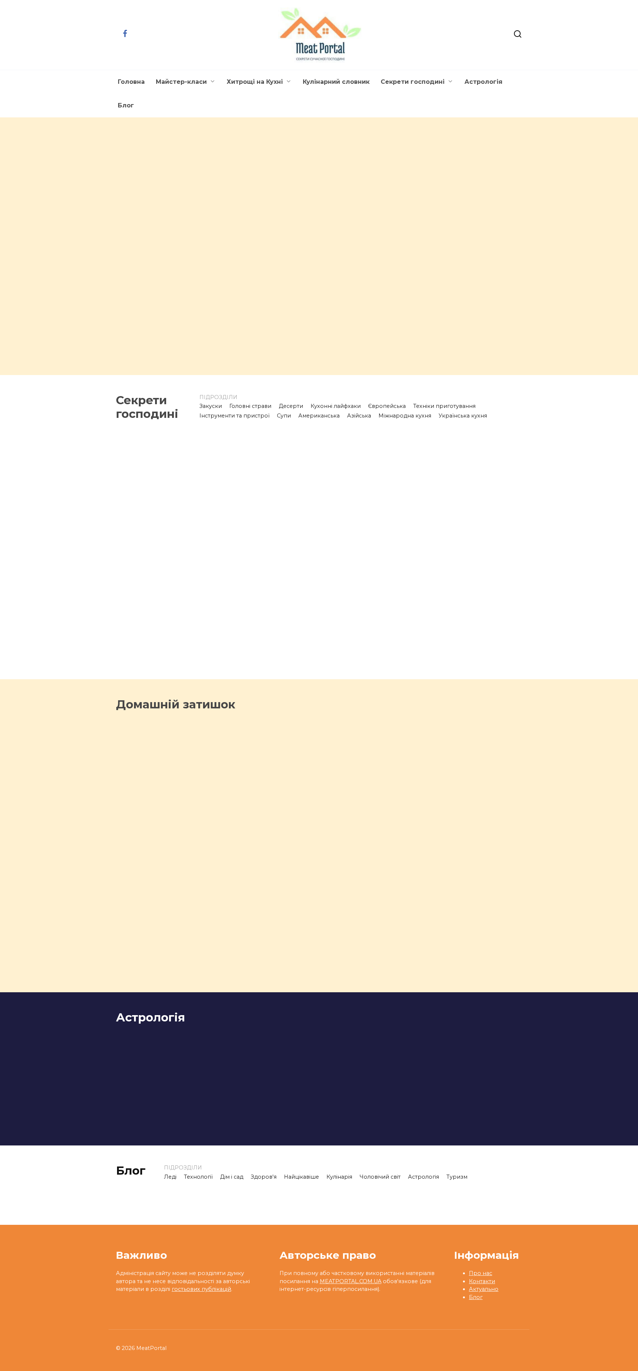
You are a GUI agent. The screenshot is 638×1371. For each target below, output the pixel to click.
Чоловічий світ (380, 1177)
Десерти (291, 406)
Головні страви (250, 406)
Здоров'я (264, 1177)
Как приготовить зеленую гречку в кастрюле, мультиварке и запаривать (369, 676)
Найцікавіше (301, 1177)
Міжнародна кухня (404, 415)
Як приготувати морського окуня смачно (416, 351)
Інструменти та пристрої (234, 415)
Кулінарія (339, 1177)
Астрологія (483, 81)
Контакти (482, 1281)
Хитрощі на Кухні (255, 81)
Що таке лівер (142, 544)
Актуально (483, 1289)
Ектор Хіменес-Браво (154, 356)
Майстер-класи (181, 81)
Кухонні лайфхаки (336, 406)
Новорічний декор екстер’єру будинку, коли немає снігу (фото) (205, 846)
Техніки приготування (444, 406)
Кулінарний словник (336, 81)
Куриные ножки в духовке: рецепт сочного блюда (371, 553)
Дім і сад (231, 1177)
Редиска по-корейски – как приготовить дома (473, 246)
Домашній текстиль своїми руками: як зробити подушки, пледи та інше (424, 968)
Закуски (210, 406)
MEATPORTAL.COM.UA (350, 1281)
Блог (126, 105)
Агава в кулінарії (251, 356)
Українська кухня (463, 415)
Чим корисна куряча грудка (257, 548)
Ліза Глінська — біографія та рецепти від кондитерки (370, 251)
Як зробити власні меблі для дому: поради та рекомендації (475, 846)
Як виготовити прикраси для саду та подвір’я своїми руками (160, 968)
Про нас (480, 1273)
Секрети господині (413, 81)
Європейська (387, 406)
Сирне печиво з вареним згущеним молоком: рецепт (476, 672)
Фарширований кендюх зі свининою (187, 244)
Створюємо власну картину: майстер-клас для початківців (262, 976)
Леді (170, 1177)
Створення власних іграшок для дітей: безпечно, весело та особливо (363, 849)
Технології (198, 1177)
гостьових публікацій (201, 1289)
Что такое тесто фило (261, 663)
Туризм (456, 1177)
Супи (284, 415)
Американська (319, 415)
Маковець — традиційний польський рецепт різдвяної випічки (475, 557)
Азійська (359, 415)
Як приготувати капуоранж (144, 667)
